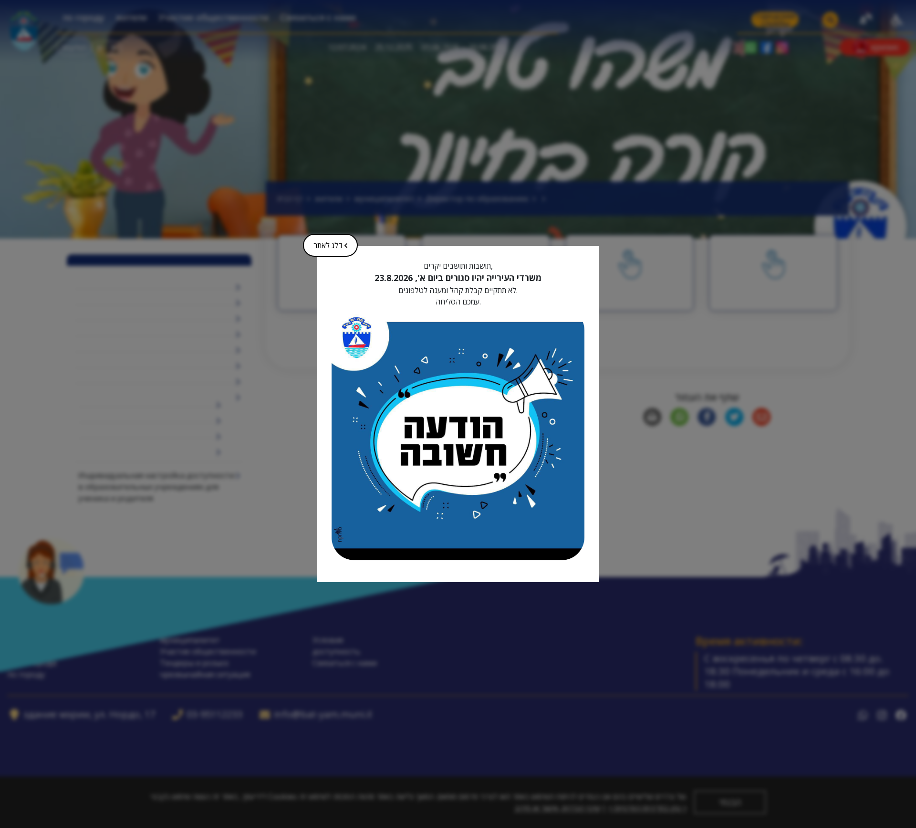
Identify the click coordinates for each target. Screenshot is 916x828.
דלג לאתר (334, 242)
